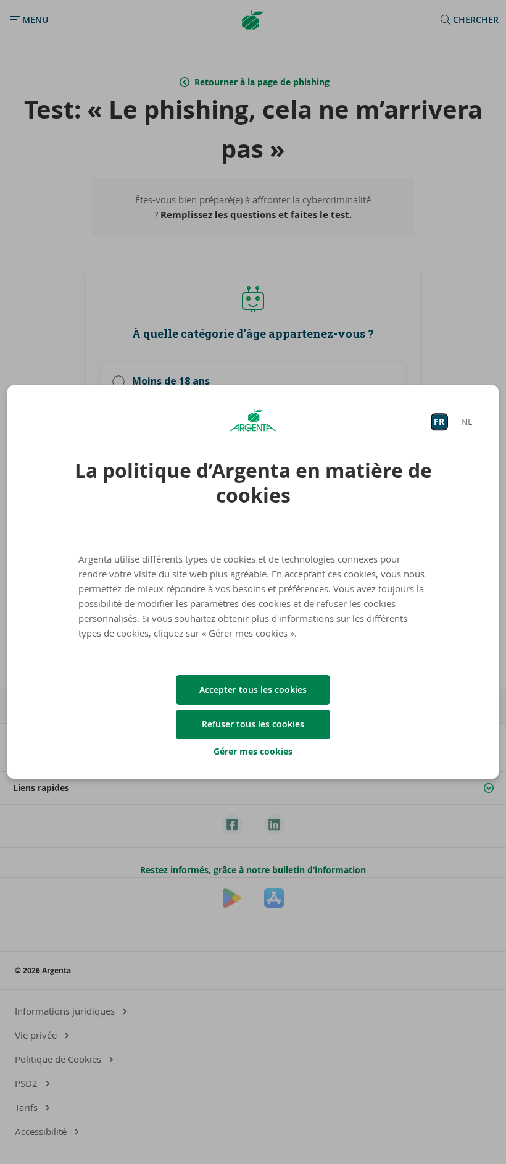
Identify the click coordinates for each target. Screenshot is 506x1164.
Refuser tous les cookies (253, 724)
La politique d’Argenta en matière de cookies (253, 483)
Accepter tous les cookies (253, 689)
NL (466, 421)
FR (439, 421)
